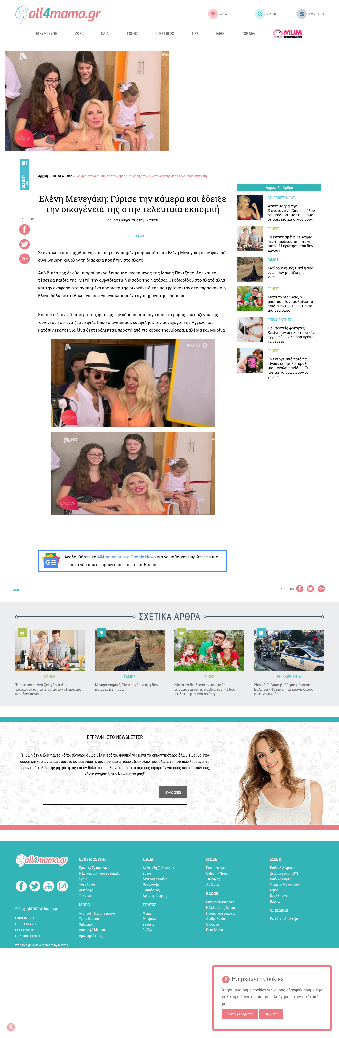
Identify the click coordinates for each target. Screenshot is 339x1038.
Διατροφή (86, 890)
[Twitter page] (35, 887)
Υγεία (83, 879)
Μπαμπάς (149, 918)
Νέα (69, 176)
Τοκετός (85, 895)
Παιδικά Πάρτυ (280, 879)
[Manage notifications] (11, 1027)
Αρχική (43, 176)
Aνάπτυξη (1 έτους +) (158, 868)
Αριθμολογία (215, 918)
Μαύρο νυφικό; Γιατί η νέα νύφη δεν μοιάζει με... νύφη (126, 686)
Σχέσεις (148, 924)
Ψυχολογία (87, 884)
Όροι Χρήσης (25, 930)
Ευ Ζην (147, 930)
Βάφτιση (276, 901)
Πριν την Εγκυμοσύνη (94, 868)
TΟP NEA (57, 176)
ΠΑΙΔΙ (105, 33)
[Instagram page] (62, 887)
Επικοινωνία (24, 918)
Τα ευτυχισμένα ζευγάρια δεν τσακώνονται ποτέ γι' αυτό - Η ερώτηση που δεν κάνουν (49, 689)
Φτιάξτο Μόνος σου (284, 884)
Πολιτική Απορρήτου (239, 1014)
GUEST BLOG (164, 33)
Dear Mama (214, 930)
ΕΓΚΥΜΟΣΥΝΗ (46, 33)
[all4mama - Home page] (58, 14)
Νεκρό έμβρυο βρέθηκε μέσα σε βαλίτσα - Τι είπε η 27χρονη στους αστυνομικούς (283, 689)
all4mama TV (287, 33)
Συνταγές (213, 879)
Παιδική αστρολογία (220, 913)
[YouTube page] (48, 887)
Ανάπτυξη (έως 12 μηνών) (98, 913)
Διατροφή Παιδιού (156, 879)
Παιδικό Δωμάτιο (282, 868)
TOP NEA (248, 33)
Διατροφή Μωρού (92, 930)
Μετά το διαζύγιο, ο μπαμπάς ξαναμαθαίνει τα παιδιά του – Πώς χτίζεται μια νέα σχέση (204, 689)
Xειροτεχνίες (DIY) (284, 873)
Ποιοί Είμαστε (26, 924)
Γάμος (274, 890)
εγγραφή (173, 792)
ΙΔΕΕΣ (220, 33)
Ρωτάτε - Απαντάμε (284, 918)
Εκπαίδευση (151, 890)
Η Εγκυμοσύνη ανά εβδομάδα (99, 873)
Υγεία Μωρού (89, 918)
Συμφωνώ (271, 1014)
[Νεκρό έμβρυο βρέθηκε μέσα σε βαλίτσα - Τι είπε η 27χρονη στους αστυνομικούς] (289, 650)
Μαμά (147, 913)
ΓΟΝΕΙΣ (132, 33)
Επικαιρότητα (216, 868)
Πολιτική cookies (28, 936)
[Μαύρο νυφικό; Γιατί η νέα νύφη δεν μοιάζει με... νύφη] (250, 269)
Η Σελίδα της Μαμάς (221, 907)
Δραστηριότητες (91, 935)
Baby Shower (279, 895)
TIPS (195, 33)
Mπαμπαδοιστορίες (220, 902)
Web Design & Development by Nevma (41, 945)
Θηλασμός (86, 924)
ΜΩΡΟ (79, 33)
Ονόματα (212, 924)
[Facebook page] (21, 887)
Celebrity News (25, 182)
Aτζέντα (212, 884)
